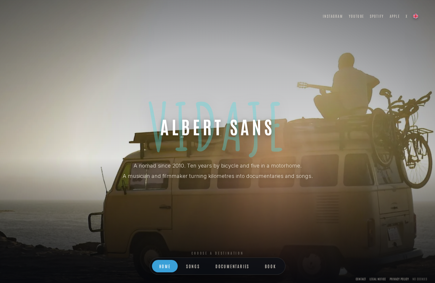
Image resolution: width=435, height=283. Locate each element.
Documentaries (232, 266)
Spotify (377, 16)
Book (270, 266)
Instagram (333, 16)
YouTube (356, 16)
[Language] (415, 16)
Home (165, 266)
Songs (193, 266)
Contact (361, 279)
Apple (395, 16)
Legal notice (378, 279)
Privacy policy (399, 279)
